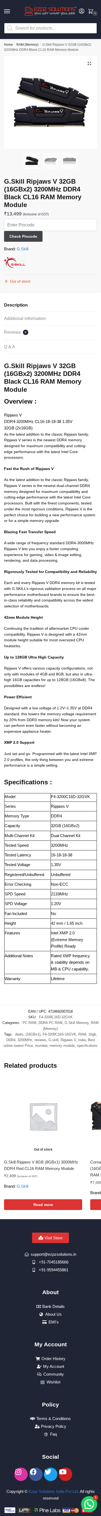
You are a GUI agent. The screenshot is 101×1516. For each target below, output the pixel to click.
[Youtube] (65, 1474)
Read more (43, 1204)
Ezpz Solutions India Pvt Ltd (53, 1491)
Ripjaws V (68, 1040)
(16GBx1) (33, 1034)
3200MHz (25, 1040)
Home (8, 45)
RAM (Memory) (27, 45)
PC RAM (29, 1023)
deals (19, 1034)
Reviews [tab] (15, 332)
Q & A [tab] (9, 346)
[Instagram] (21, 1474)
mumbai (41, 1046)
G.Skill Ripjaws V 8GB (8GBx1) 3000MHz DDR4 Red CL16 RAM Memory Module (41, 1165)
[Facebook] (36, 1474)
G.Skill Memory (77, 1023)
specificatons (87, 1046)
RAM (82, 1034)
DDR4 (10, 1040)
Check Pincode (23, 236)
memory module (62, 1046)
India (82, 1040)
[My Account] (81, 11)
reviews (40, 1040)
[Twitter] (50, 1474)
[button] (89, 63)
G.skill (53, 1040)
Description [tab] (16, 305)
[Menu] (12, 12)
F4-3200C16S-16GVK (59, 1034)
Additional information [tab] (25, 318)
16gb (92, 1034)
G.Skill (22, 249)
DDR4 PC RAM (50, 1023)
